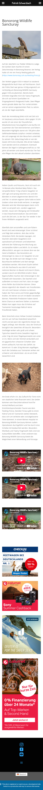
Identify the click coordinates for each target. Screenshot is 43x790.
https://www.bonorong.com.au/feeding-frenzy (21, 75)
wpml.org (22, 784)
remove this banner (32, 786)
